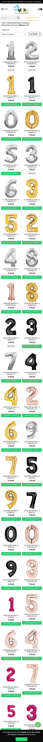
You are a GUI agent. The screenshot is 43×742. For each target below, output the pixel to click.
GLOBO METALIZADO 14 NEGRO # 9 (11, 580)
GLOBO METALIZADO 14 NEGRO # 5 (32, 477)
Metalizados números (10, 25)
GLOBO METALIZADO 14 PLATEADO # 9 (32, 442)
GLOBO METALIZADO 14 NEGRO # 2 (11, 339)
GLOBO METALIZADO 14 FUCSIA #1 (11, 616)
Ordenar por (5, 30)
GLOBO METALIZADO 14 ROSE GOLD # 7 (32, 685)
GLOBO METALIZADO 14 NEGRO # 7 (32, 511)
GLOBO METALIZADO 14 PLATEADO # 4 (11, 269)
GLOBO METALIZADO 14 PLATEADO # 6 (11, 200)
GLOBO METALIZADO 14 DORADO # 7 (11, 477)
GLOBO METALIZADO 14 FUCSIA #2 (11, 688)
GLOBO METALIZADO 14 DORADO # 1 (11, 97)
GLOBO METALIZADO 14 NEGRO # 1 (32, 97)
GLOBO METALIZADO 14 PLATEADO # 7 (11, 373)
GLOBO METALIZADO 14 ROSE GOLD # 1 (11, 304)
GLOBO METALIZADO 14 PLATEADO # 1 (11, 63)
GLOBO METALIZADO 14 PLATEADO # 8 (32, 269)
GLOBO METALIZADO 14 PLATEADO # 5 (11, 166)
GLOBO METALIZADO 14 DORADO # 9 (11, 511)
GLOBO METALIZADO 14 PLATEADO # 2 (32, 63)
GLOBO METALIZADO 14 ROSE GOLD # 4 (32, 651)
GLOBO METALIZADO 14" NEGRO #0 (11, 546)
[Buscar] (18, 17)
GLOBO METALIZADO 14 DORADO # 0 (32, 131)
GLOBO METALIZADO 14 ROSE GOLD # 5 (32, 615)
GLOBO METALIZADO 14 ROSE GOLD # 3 (32, 580)
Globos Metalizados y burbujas (18, 23)
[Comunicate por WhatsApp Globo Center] (38, 724)
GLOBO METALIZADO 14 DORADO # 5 (11, 235)
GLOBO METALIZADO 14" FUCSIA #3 (32, 726)
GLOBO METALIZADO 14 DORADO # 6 (11, 442)
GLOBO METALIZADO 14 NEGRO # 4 (32, 373)
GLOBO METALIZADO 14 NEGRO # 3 (32, 339)
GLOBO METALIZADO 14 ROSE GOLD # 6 (11, 651)
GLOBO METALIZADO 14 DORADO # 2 (32, 235)
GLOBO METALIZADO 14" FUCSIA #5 (11, 722)
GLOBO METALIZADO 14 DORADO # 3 (32, 200)
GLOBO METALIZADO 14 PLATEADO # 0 (11, 131)
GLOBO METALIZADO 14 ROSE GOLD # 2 (32, 408)
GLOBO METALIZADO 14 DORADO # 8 (32, 304)
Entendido (21, 739)
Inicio (3, 23)
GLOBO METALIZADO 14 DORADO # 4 (11, 408)
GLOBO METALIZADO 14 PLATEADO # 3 (32, 166)
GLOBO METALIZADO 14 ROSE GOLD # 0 (32, 546)
